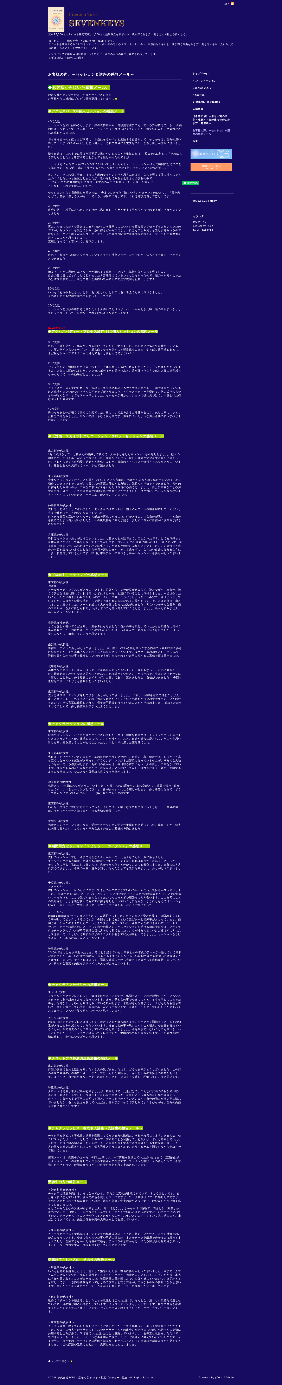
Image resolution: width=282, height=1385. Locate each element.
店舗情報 (198, 109)
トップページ (201, 73)
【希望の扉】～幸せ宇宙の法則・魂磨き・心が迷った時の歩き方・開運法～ (211, 120)
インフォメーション (205, 80)
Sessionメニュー (203, 88)
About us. (199, 95)
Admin (230, 1377)
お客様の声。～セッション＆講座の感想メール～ (211, 132)
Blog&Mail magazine (208, 101)
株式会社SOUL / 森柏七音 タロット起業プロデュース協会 (93, 1377)
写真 (195, 141)
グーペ (219, 1377)
